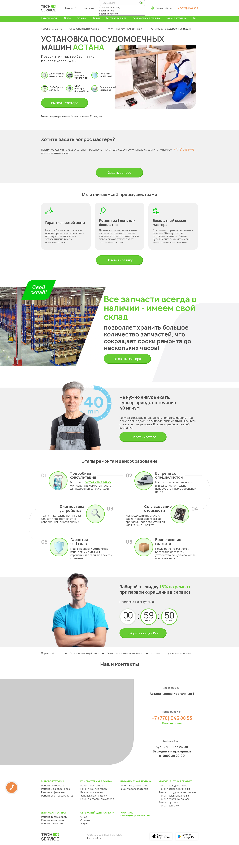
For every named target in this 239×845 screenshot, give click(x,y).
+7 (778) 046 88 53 (188, 8)
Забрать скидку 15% (143, 633)
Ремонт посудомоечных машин (125, 28)
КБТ (195, 17)
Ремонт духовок (169, 802)
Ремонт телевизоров (54, 816)
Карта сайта (94, 838)
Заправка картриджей (93, 795)
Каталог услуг (49, 17)
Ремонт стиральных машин (175, 788)
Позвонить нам (172, 723)
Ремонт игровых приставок (97, 799)
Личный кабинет (164, 8)
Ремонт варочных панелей (175, 799)
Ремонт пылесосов (52, 785)
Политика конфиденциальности (134, 814)
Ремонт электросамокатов (57, 795)
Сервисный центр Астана (84, 28)
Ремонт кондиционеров (133, 785)
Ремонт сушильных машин (174, 795)
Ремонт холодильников (173, 785)
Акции (96, 17)
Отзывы (81, 17)
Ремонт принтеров (91, 792)
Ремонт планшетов (52, 823)
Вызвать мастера (64, 103)
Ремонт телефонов (52, 820)
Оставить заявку (119, 260)
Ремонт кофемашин (53, 792)
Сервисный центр (51, 28)
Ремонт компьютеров (93, 788)
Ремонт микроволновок (55, 788)
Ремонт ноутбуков (91, 785)
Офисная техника (176, 17)
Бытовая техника (116, 17)
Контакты (88, 8)
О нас (67, 17)
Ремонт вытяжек (169, 805)
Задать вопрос (119, 173)
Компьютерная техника (146, 17)
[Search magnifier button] (140, 3)
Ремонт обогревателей (133, 788)
